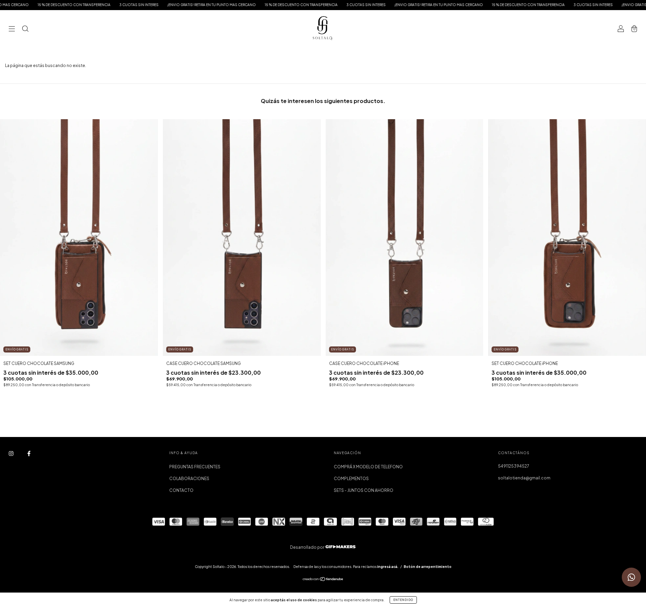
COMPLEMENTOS (351, 478)
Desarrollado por (307, 547)
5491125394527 (513, 466)
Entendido (403, 600)
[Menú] (11, 29)
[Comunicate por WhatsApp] (631, 577)
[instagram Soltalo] (11, 453)
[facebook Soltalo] (29, 453)
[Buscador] (25, 29)
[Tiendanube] (323, 579)
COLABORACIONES (189, 478)
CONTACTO (181, 490)
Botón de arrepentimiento (428, 567)
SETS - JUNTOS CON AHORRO (363, 490)
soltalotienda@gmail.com (524, 477)
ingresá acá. (387, 567)
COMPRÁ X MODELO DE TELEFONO (368, 466)
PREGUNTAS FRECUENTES (194, 466)
